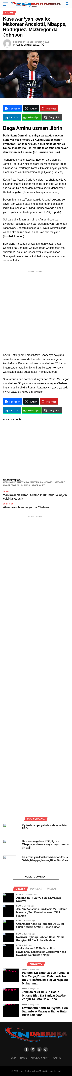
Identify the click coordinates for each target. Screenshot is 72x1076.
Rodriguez (39, 485)
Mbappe (60, 482)
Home (13, 1058)
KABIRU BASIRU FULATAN (28, 45)
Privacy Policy (40, 1058)
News (23, 1058)
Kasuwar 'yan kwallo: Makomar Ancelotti (28, 482)
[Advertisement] (36, 309)
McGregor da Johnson (17, 485)
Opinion (57, 1058)
